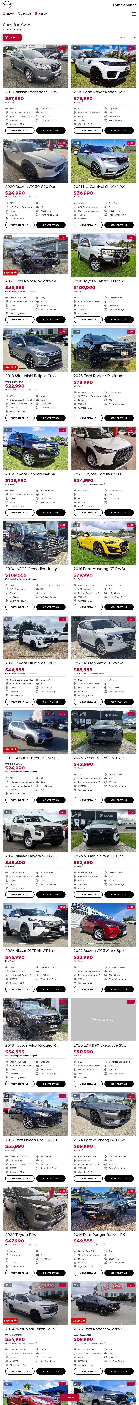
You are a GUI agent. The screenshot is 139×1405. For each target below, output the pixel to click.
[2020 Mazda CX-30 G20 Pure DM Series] (35, 161)
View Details (19, 130)
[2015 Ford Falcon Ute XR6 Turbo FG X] (35, 1114)
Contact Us (51, 130)
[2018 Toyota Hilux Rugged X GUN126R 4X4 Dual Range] (35, 1019)
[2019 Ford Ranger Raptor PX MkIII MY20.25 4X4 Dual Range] (103, 1209)
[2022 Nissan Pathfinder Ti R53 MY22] (35, 66)
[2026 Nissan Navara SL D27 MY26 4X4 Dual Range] (35, 830)
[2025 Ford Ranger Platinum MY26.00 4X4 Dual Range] (103, 350)
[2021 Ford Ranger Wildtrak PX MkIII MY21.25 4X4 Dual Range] (35, 255)
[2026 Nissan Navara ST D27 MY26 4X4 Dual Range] (103, 830)
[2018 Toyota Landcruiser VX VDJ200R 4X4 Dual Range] (103, 255)
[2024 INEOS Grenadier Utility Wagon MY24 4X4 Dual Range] (35, 543)
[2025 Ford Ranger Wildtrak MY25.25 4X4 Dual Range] (103, 1303)
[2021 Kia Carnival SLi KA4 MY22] (103, 161)
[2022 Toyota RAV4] (35, 1209)
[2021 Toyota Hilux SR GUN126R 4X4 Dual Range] (35, 637)
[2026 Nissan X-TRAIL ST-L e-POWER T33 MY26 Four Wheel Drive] (35, 925)
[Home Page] (7, 4)
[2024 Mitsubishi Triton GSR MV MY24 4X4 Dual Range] (35, 1303)
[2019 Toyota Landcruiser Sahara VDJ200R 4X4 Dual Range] (35, 448)
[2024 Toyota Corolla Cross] (103, 448)
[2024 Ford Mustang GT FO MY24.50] (103, 1114)
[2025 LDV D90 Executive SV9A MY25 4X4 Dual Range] (103, 1019)
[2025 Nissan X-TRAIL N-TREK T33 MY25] (103, 732)
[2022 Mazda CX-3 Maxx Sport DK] (103, 925)
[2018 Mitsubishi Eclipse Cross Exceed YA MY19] (35, 350)
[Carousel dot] (22, 179)
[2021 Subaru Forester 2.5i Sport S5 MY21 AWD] (35, 732)
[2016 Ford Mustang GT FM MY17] (103, 543)
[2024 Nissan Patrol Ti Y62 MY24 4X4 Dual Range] (103, 637)
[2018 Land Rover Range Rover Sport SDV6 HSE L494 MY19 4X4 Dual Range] (103, 66)
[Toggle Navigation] (134, 13)
